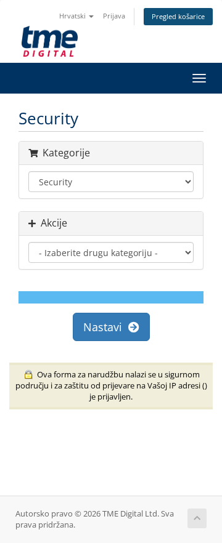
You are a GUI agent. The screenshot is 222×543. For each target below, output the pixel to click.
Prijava (114, 15)
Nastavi (105, 327)
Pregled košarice (178, 16)
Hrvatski (73, 15)
